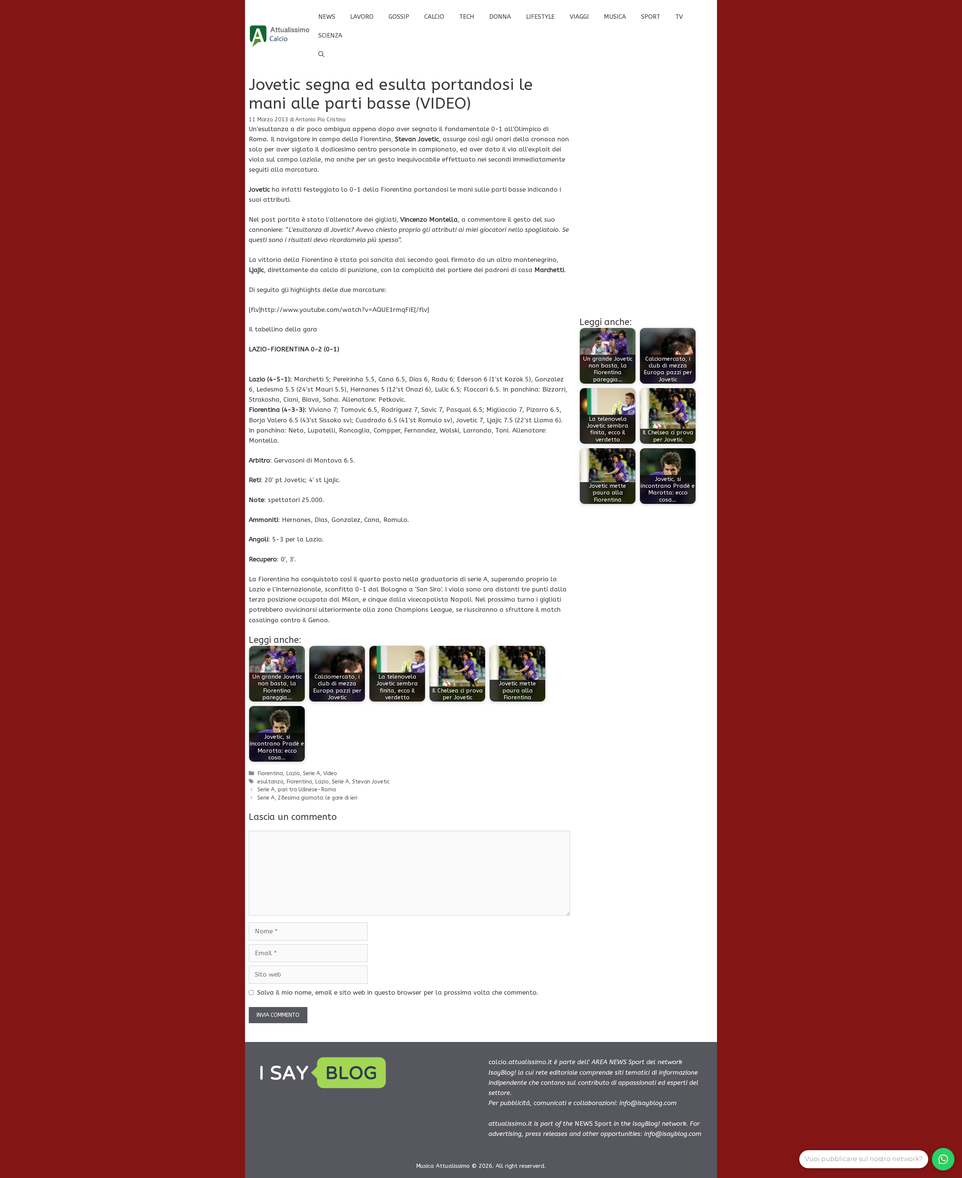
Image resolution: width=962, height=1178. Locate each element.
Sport (650, 16)
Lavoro (362, 16)
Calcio (434, 16)
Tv (679, 16)
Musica (615, 16)
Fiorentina (270, 773)
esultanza (270, 782)
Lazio (293, 773)
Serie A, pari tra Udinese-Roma (296, 789)
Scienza (330, 35)
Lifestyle (540, 16)
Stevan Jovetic (371, 782)
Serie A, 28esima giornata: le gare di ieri (307, 798)
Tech (466, 16)
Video (330, 773)
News (326, 16)
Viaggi (579, 16)
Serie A (311, 773)
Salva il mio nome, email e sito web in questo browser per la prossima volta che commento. (397, 992)
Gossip (399, 16)
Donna (500, 16)
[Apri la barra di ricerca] (321, 54)
